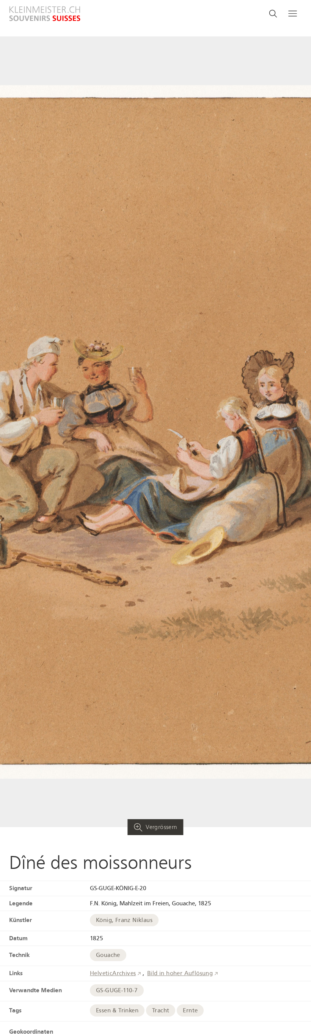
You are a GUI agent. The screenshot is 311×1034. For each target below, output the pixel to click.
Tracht (160, 1010)
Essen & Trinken (117, 1010)
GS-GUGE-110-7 (117, 990)
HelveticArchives (113, 973)
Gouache (108, 955)
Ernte (190, 1010)
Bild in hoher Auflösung (180, 973)
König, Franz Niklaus (124, 920)
